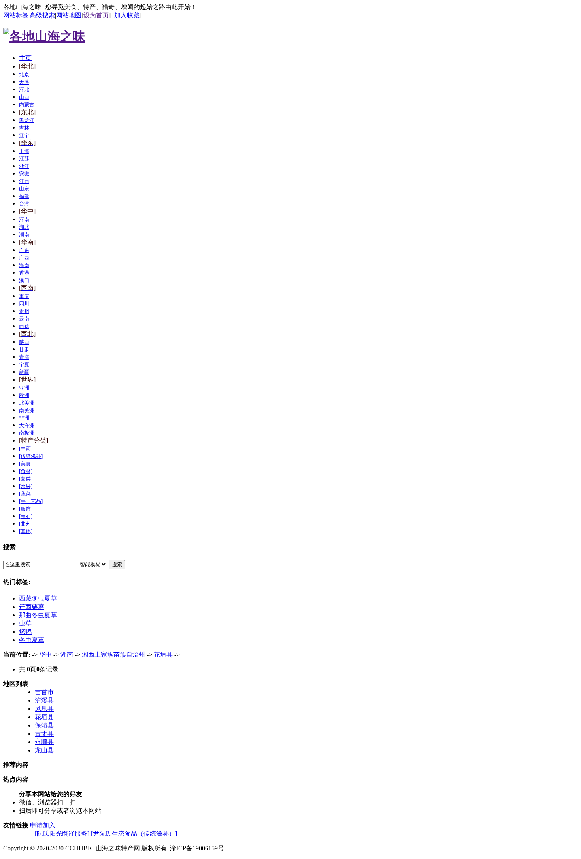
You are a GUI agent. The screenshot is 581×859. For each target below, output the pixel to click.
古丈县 (44, 733)
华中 (45, 654)
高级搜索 (42, 15)
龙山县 (44, 750)
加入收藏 (127, 15)
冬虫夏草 (31, 640)
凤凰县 (44, 708)
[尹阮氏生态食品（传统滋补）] (134, 833)
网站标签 (15, 15)
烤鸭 (25, 631)
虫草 (25, 623)
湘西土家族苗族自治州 (113, 654)
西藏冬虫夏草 (38, 598)
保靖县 (44, 725)
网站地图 (68, 15)
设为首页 (96, 15)
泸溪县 (44, 700)
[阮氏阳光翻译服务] (62, 833)
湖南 (66, 654)
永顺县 (44, 741)
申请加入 (42, 825)
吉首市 (44, 692)
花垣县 (163, 654)
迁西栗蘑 (31, 606)
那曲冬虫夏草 (38, 615)
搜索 (117, 564)
